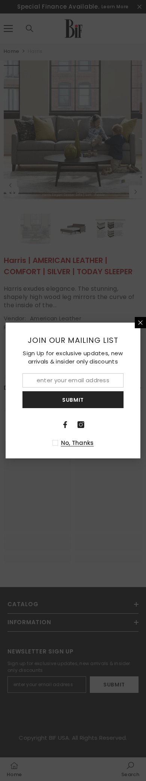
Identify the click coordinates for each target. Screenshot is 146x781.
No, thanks (77, 443)
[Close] (140, 322)
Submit (73, 400)
